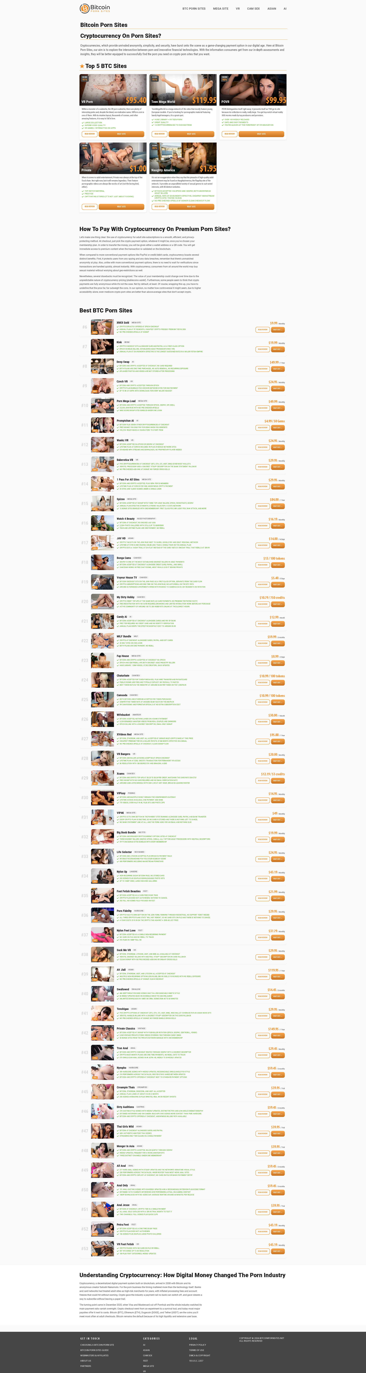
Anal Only (122, 1185)
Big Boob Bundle (126, 832)
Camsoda (122, 695)
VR (238, 8)
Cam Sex (253, 8)
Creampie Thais (126, 1087)
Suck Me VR (124, 950)
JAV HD (121, 538)
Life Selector (124, 852)
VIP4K (120, 813)
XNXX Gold (123, 322)
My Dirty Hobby (125, 597)
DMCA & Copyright (199, 1356)
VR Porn (87, 102)
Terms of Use (196, 1350)
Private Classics (126, 1028)
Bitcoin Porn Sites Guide (94, 1350)
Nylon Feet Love (126, 930)
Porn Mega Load (126, 401)
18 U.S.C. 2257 (196, 1361)
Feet (145, 1361)
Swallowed (123, 989)
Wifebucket (123, 714)
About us (85, 1361)
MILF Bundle (124, 636)
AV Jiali (121, 969)
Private (86, 170)
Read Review (262, 330)
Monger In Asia (125, 1146)
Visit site (121, 134)
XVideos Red (124, 734)
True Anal (122, 1048)
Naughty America (163, 170)
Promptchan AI (125, 420)
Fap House (123, 656)
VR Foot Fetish (125, 1244)
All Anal (121, 1165)
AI (285, 8)
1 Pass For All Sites (128, 479)
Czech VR (122, 381)
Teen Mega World (163, 102)
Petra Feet (123, 1224)
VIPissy (121, 793)
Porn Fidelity (124, 911)
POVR (225, 102)
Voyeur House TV (127, 577)
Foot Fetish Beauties (129, 891)
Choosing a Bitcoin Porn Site (97, 1345)
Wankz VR (122, 440)
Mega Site (220, 8)
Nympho (121, 1067)
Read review (90, 134)
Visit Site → (278, 330)
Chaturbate (123, 675)
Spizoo (121, 499)
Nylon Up (122, 871)
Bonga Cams (124, 558)
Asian (271, 8)
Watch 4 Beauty (126, 518)
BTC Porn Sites (194, 8)
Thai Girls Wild (125, 1126)
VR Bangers (123, 754)
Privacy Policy (197, 1345)
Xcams (120, 773)
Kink (119, 342)
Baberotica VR (125, 460)
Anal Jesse (123, 1205)
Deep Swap (123, 362)
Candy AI (122, 616)
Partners (85, 1366)
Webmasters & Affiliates (94, 1356)
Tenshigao (123, 1009)
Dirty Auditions (125, 1107)
